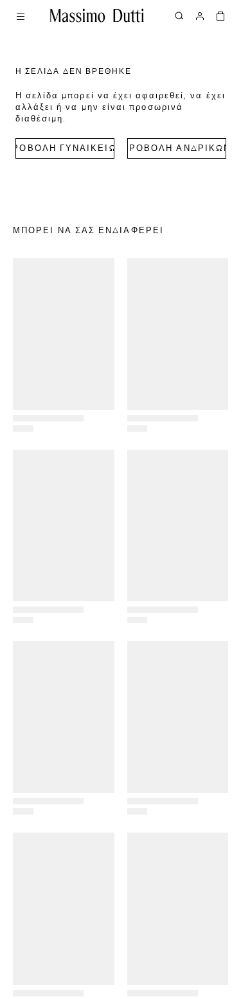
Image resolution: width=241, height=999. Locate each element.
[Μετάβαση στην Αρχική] (97, 15)
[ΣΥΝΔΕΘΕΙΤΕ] (200, 15)
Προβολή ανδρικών (176, 149)
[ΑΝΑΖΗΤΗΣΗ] (179, 15)
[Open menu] (20, 15)
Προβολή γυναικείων (64, 149)
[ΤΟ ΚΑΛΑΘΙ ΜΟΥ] (220, 15)
